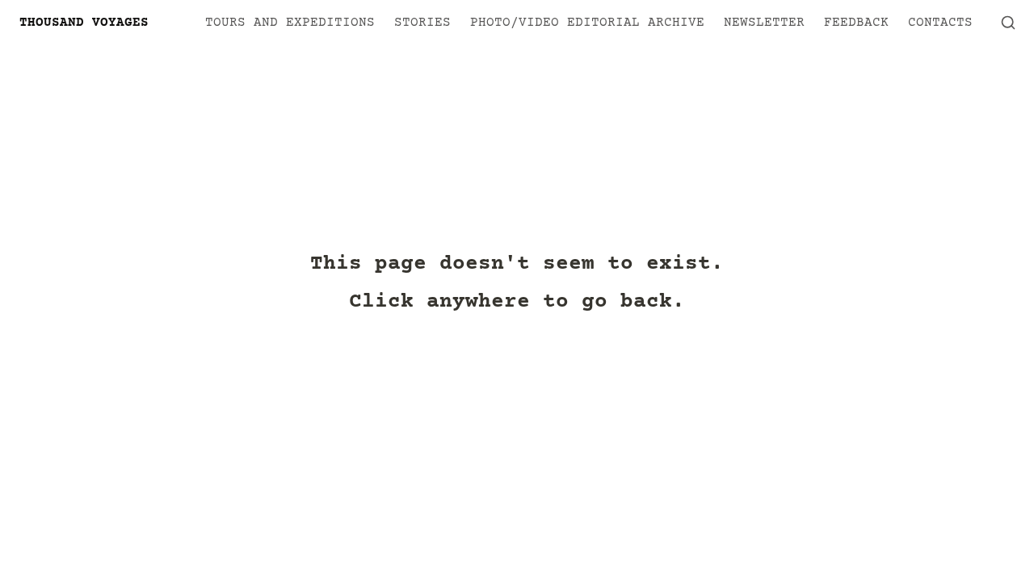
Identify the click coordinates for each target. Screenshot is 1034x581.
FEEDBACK (856, 22)
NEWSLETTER (764, 22)
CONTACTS (940, 22)
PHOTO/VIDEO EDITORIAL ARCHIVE (587, 22)
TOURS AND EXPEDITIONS (290, 22)
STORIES (422, 22)
